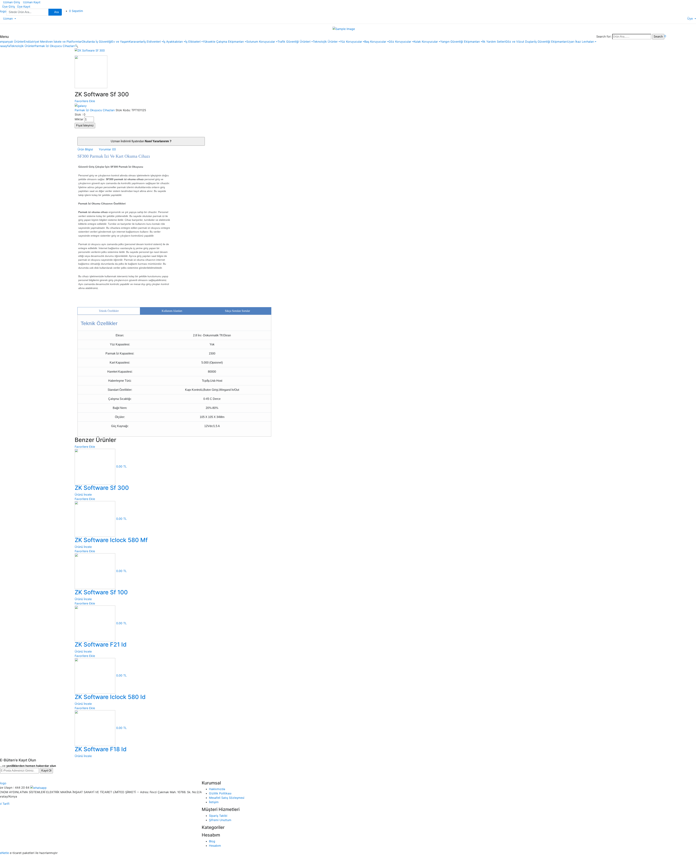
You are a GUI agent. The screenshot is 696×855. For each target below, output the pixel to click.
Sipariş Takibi (218, 815)
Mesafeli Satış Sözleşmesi (226, 797)
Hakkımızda (217, 789)
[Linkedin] (28, 777)
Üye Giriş (8, 6)
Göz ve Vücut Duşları (520, 41)
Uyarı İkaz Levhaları (580, 41)
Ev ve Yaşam (120, 41)
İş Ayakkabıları (173, 41)
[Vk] (52, 777)
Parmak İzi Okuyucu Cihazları (55, 46)
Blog (212, 841)
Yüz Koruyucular (351, 41)
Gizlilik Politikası (220, 793)
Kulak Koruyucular (426, 41)
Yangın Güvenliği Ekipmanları (460, 41)
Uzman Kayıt (31, 2)
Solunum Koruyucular (260, 41)
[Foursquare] (68, 777)
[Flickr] (60, 777)
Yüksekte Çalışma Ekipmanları (223, 41)
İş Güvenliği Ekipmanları (551, 41)
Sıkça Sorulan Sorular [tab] (237, 310)
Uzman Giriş (11, 2)
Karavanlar (136, 41)
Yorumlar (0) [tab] (107, 149)
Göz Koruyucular (400, 41)
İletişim (214, 802)
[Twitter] (12, 777)
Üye (690, 18)
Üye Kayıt (23, 6)
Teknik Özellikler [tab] (109, 310)
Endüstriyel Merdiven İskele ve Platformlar (53, 41)
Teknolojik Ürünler (325, 41)
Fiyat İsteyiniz (85, 125)
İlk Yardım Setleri (494, 41)
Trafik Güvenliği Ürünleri (293, 41)
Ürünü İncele (83, 494)
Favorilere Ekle (85, 101)
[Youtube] (36, 777)
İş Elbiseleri (193, 41)
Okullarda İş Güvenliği (96, 41)
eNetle (4, 853)
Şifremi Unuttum (220, 820)
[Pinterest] (44, 777)
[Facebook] (4, 777)
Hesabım (215, 845)
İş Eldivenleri (152, 41)
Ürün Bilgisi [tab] (85, 149)
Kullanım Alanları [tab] (172, 310)
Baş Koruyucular (375, 41)
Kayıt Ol (46, 770)
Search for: (603, 36)
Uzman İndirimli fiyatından (141, 141)
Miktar (79, 119)
